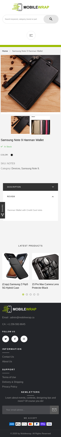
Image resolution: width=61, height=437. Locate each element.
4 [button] (34, 294)
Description (14, 187)
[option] (30, 84)
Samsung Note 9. (30, 168)
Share (2, 208)
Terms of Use (9, 377)
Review (11, 197)
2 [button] (27, 294)
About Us (7, 361)
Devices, (16, 168)
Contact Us (8, 357)
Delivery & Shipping (12, 382)
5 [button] (38, 294)
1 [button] (23, 294)
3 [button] (31, 294)
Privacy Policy (9, 387)
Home (5, 51)
